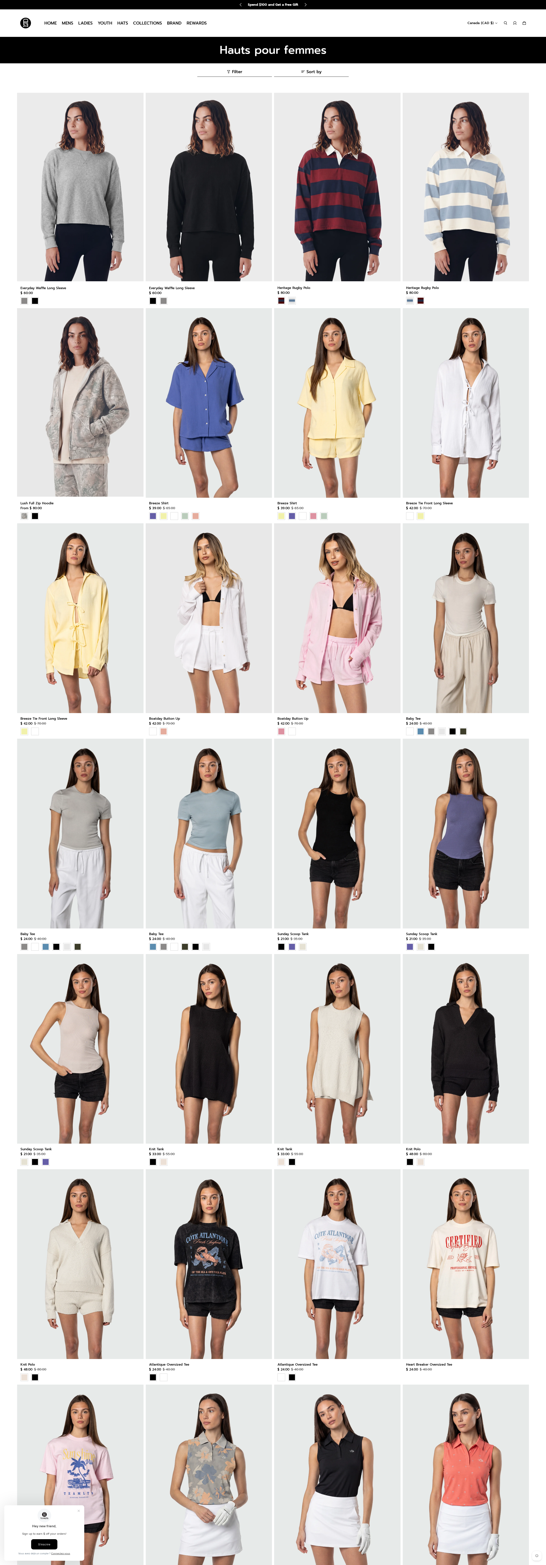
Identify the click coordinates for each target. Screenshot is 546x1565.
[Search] (505, 23)
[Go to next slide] (305, 4)
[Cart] (524, 23)
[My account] (515, 23)
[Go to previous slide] (241, 4)
